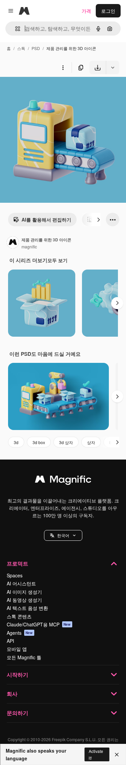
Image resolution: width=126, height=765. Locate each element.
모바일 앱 (17, 649)
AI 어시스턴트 (21, 583)
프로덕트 (17, 563)
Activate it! (96, 754)
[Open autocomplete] (15, 28)
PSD (36, 48)
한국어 (63, 535)
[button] (63, 535)
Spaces (15, 575)
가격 (86, 10)
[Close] (116, 755)
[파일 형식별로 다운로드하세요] (112, 67)
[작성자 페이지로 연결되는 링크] (13, 243)
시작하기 (17, 674)
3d (16, 442)
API (10, 640)
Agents (20, 632)
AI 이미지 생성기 (24, 591)
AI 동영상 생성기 (24, 599)
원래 (39, 89)
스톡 (21, 48)
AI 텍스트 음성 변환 (27, 608)
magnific (29, 246)
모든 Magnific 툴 (24, 657)
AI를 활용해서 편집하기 (46, 219)
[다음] (98, 219)
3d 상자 (66, 442)
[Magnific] (63, 481)
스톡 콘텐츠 (19, 616)
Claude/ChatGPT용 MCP (39, 624)
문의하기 (17, 713)
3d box (39, 442)
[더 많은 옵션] (63, 67)
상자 (91, 442)
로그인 (108, 10)
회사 (12, 694)
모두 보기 (57, 260)
